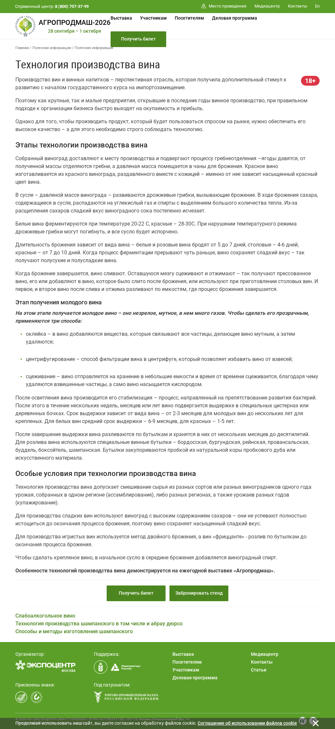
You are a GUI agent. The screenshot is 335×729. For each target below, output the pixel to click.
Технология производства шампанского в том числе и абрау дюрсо (99, 623)
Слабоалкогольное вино (45, 616)
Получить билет (138, 39)
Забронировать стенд (199, 593)
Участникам (153, 18)
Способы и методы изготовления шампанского (74, 631)
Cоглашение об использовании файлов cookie (247, 723)
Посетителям (189, 18)
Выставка (121, 18)
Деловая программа (234, 18)
